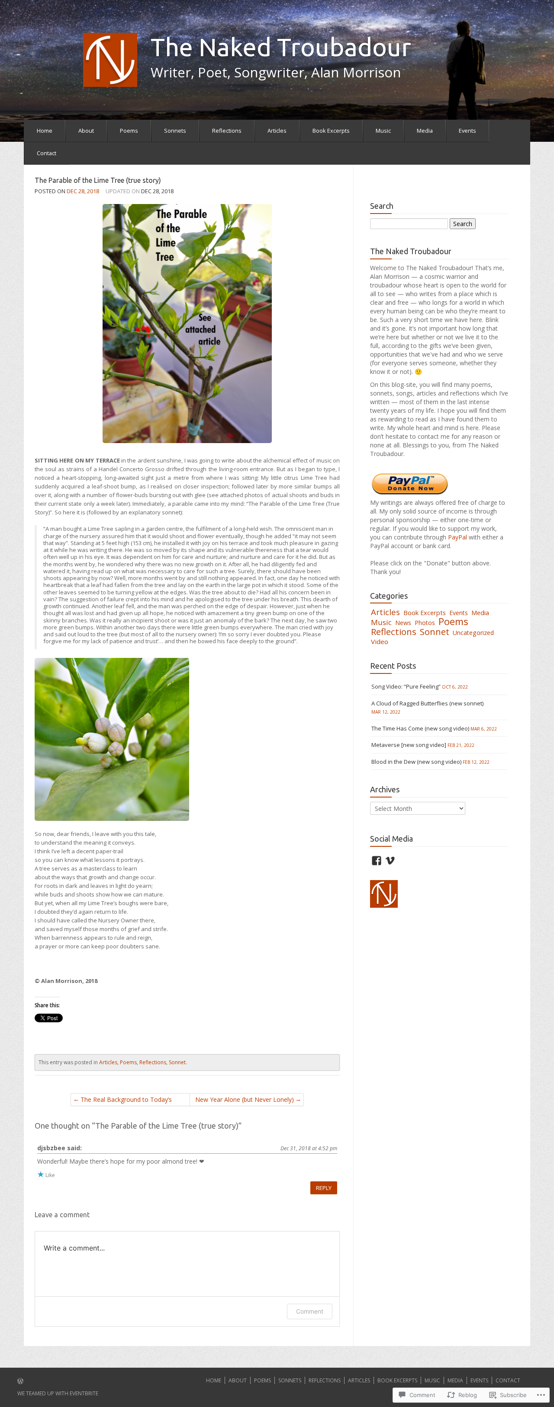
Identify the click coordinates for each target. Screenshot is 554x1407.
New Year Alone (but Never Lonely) (244, 1099)
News (403, 623)
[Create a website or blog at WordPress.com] (20, 1381)
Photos (425, 623)
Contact (46, 153)
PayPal (458, 537)
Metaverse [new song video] (408, 745)
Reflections (227, 130)
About (86, 130)
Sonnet (177, 1062)
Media (425, 130)
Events (467, 130)
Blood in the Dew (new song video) (416, 762)
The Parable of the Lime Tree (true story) (98, 180)
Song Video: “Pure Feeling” (406, 686)
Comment (309, 1311)
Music (383, 130)
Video (379, 641)
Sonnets (175, 130)
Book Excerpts (331, 130)
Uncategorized (473, 633)
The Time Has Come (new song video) (420, 728)
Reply (324, 1188)
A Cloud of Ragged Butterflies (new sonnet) (427, 703)
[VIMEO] (390, 860)
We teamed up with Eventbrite (57, 1393)
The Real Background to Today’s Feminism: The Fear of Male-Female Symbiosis (126, 1100)
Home (44, 130)
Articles (277, 130)
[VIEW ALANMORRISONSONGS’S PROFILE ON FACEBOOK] (376, 860)
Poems (129, 130)
